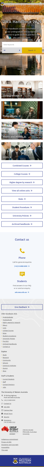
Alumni (5, 368)
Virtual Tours (8, 414)
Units (4, 328)
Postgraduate (7, 320)
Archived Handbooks (10, 344)
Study (5, 355)
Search (30, 50)
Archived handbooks (21, 224)
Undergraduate (8, 317)
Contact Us (7, 404)
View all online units (21, 190)
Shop (4, 371)
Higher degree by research (20, 182)
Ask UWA (7, 407)
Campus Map (8, 410)
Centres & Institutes (9, 366)
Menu (40, 5)
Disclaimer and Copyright (9, 445)
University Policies (21, 215)
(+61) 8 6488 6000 (20, 266)
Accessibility (5, 447)
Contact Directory (9, 385)
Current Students (8, 379)
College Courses (21, 174)
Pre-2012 (6, 341)
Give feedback (21, 307)
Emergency (7, 420)
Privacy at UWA (6, 442)
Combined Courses (21, 165)
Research (6, 358)
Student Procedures (20, 207)
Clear (40, 45)
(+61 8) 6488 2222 (9, 422)
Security (6, 417)
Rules (21, 199)
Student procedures (9, 336)
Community (7, 360)
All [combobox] (4, 50)
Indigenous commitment (9, 439)
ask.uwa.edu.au (21, 292)
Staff (4, 382)
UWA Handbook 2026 (9, 314)
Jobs (4, 387)
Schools (5, 363)
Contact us (6, 347)
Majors (5, 325)
